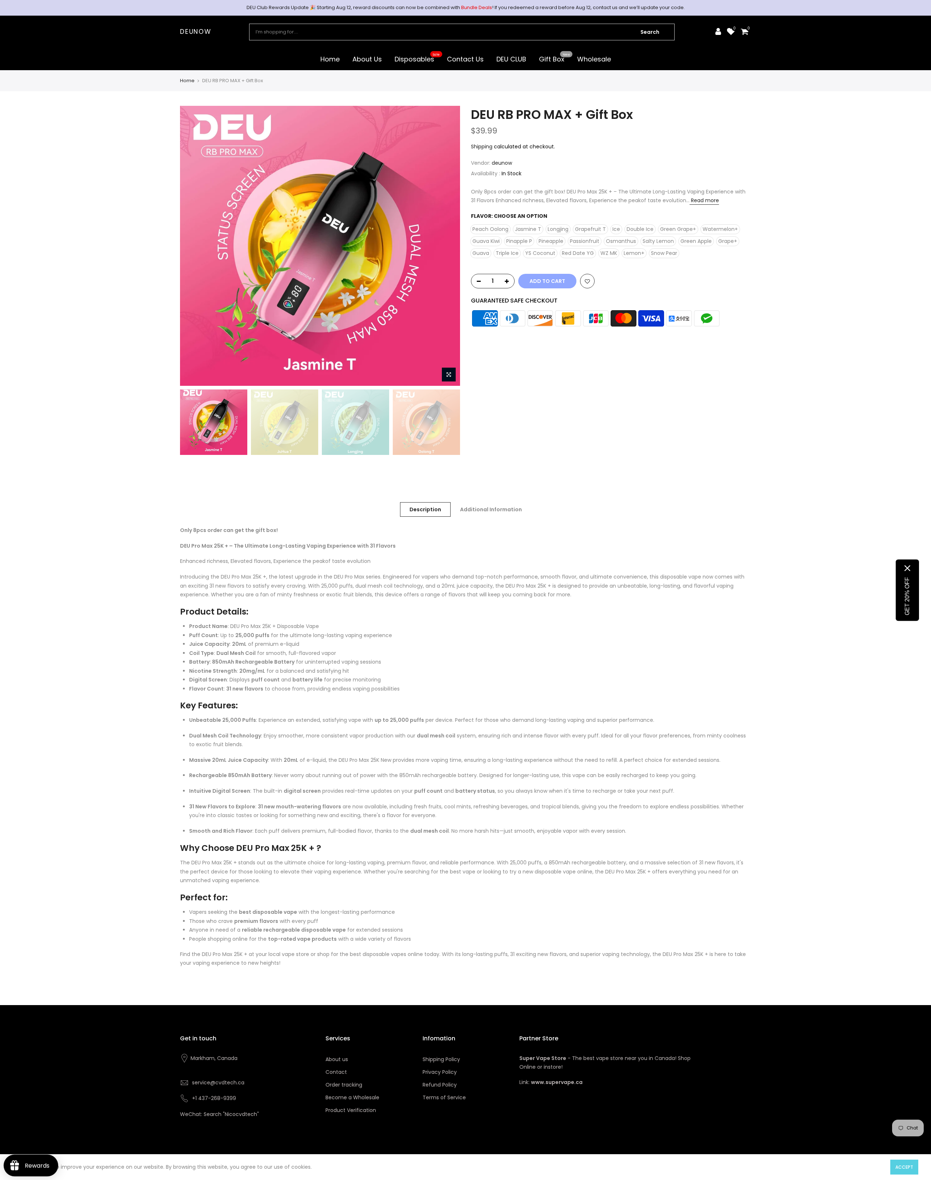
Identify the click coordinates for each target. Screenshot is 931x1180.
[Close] (907, 568)
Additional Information (491, 509)
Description (425, 509)
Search (649, 32)
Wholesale (594, 59)
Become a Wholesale (352, 1097)
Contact (336, 1072)
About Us (367, 59)
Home (330, 59)
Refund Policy (440, 1084)
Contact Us (465, 59)
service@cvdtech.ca (218, 1082)
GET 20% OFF (907, 596)
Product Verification (350, 1110)
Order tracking (343, 1084)
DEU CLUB (511, 59)
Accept (904, 1167)
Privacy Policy (440, 1072)
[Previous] (193, 246)
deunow (195, 32)
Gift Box (554, 58)
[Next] (447, 246)
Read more (704, 200)
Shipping (481, 146)
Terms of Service (444, 1097)
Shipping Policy (441, 1059)
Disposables (417, 58)
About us (336, 1059)
